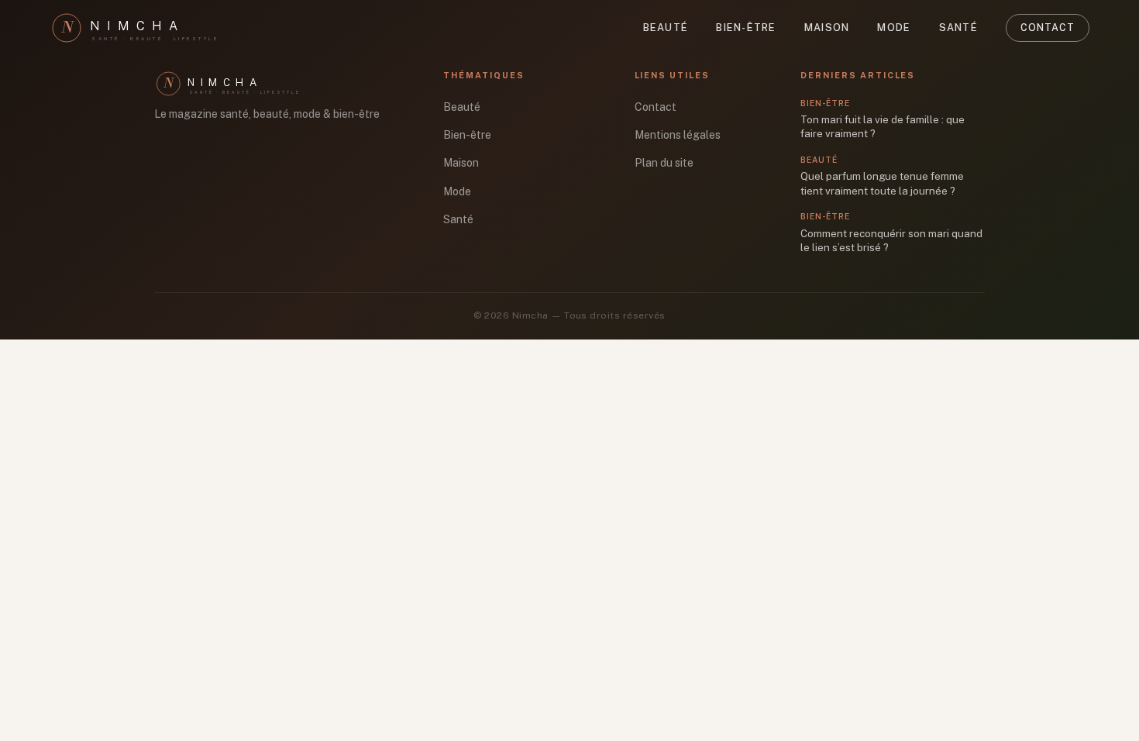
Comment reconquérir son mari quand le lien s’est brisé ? (891, 240)
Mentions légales (678, 135)
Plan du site (664, 163)
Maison (827, 27)
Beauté (666, 27)
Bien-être (746, 27)
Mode (893, 27)
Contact (1047, 27)
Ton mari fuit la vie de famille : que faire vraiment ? (882, 126)
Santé (958, 27)
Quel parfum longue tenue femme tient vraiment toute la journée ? (882, 183)
